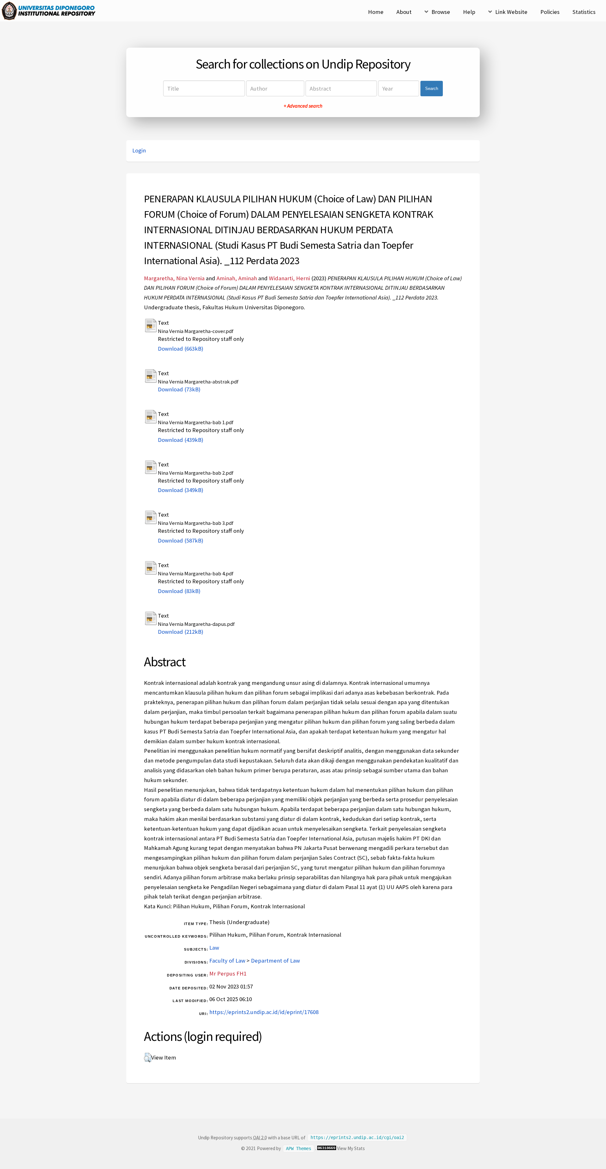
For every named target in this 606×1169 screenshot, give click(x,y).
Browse (440, 11)
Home (375, 11)
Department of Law (275, 960)
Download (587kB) (180, 540)
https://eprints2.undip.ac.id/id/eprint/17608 (263, 1012)
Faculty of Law (227, 960)
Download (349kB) (180, 490)
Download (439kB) (180, 439)
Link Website (511, 11)
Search (431, 88)
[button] (147, 1057)
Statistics (584, 11)
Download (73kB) (179, 389)
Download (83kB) (179, 591)
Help (469, 11)
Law (214, 947)
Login (139, 150)
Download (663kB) (180, 348)
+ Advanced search (303, 106)
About (404, 11)
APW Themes (298, 1148)
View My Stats (351, 1148)
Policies (550, 11)
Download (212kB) (180, 631)
